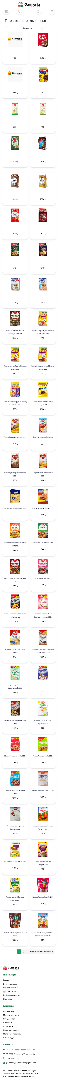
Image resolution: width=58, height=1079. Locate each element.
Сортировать (27, 28)
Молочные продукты (12, 1034)
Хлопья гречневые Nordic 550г (43, 508)
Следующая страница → (40, 952)
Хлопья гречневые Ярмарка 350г (43, 790)
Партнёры (7, 999)
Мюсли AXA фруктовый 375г (43, 543)
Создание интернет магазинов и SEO (19, 1076)
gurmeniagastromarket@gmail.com (21, 1063)
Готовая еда (8, 1011)
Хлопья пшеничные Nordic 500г (15, 508)
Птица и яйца (9, 1019)
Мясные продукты (11, 1015)
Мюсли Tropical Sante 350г (43, 756)
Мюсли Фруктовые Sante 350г (15, 756)
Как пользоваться (10, 988)
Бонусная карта (10, 984)
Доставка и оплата (11, 992)
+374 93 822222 (12, 1058)
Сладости (7, 1023)
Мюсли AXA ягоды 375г (43, 578)
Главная (7, 980)
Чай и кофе (8, 1026)
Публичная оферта (11, 995)
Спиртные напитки (11, 1030)
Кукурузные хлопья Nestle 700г (15, 861)
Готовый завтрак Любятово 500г (15, 437)
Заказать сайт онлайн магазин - (21, 1074)
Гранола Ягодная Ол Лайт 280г (43, 897)
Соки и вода (8, 1038)
